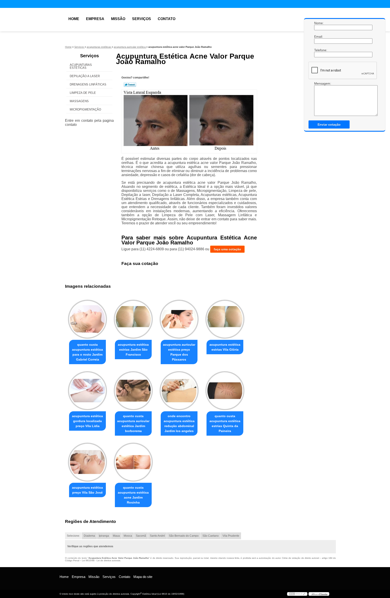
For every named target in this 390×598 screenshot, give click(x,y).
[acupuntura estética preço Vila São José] (87, 462)
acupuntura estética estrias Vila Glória (224, 347)
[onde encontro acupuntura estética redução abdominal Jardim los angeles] (179, 390)
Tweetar (130, 84)
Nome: (318, 23)
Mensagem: (318, 99)
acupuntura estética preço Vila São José (87, 490)
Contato (166, 19)
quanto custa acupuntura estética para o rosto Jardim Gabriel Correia (87, 352)
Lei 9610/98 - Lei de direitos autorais (101, 560)
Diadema (89, 535)
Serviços (141, 19)
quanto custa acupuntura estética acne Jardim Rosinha (133, 495)
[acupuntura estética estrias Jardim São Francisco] (133, 319)
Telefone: (318, 50)
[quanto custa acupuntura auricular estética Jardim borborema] (133, 390)
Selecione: (73, 535)
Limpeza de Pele (83, 92)
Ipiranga (104, 535)
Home (73, 19)
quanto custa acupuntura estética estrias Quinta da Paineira (224, 423)
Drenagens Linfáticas (88, 84)
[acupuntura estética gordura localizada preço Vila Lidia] (87, 390)
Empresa (95, 19)
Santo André (157, 535)
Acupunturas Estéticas (81, 66)
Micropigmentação (85, 109)
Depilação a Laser (85, 76)
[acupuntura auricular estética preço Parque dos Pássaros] (179, 319)
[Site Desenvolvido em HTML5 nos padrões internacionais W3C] (297, 594)
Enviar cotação (329, 124)
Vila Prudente (231, 535)
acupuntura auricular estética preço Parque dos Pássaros (179, 352)
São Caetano (210, 535)
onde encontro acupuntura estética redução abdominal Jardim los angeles (179, 423)
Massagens (79, 101)
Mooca (128, 535)
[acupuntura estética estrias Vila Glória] (224, 319)
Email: (318, 36)
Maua (116, 535)
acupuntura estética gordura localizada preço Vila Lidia (87, 421)
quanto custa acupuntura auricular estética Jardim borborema (133, 423)
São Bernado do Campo (184, 535)
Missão (118, 19)
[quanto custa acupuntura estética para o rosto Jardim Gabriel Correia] (87, 319)
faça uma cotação (227, 249)
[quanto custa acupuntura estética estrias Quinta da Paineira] (224, 390)
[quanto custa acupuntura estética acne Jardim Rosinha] (133, 462)
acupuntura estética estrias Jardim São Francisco (133, 349)
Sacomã (141, 535)
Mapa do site (142, 577)
